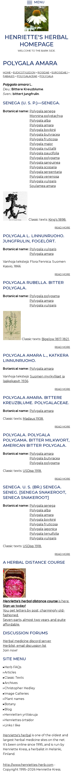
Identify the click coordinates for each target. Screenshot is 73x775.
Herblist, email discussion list (24, 646)
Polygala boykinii (43, 130)
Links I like (12, 725)
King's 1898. (57, 219)
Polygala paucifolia (44, 153)
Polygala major (41, 144)
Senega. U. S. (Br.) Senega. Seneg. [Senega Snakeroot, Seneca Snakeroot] (34, 492)
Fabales (9, 76)
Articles (10, 672)
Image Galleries (16, 693)
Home (7, 72)
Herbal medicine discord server (27, 641)
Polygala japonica (43, 529)
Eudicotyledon (24, 72)
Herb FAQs (12, 667)
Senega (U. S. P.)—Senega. (31, 102)
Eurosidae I (60, 72)
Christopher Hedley (19, 688)
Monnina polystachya (46, 116)
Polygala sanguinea (45, 162)
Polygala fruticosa (44, 139)
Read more (62, 227)
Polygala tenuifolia (44, 533)
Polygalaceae (27, 76)
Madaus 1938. (33, 418)
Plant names (14, 699)
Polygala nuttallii (43, 148)
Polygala (46, 76)
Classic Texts (14, 677)
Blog (8, 709)
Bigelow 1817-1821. (55, 339)
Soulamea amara (43, 186)
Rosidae (43, 72)
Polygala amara (42, 125)
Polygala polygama (45, 158)
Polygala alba (40, 120)
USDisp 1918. (32, 471)
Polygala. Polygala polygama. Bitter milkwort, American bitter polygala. (36, 440)
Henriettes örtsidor (19, 720)
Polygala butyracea (45, 134)
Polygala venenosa (44, 176)
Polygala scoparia (43, 167)
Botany (10, 704)
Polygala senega (42, 111)
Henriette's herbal (17, 735)
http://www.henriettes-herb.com (28, 765)
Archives (11, 683)
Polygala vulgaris (43, 181)
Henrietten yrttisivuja (21, 714)
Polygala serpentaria (46, 172)
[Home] (36, 19)
